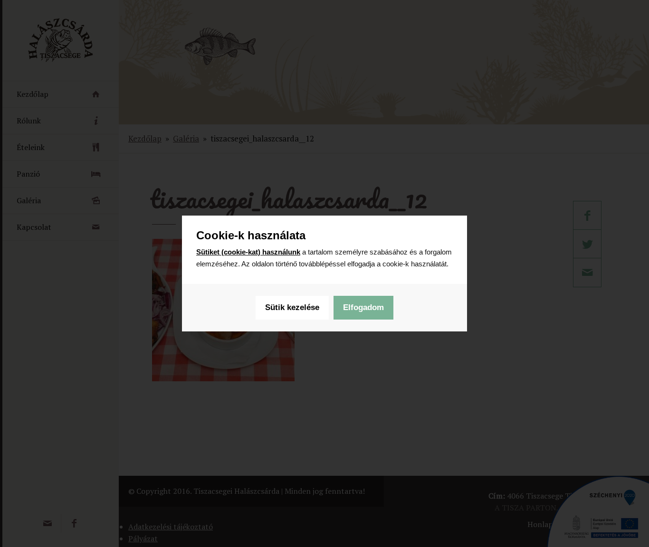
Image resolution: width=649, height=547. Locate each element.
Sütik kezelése (292, 307)
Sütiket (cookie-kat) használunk (248, 252)
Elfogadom (363, 307)
